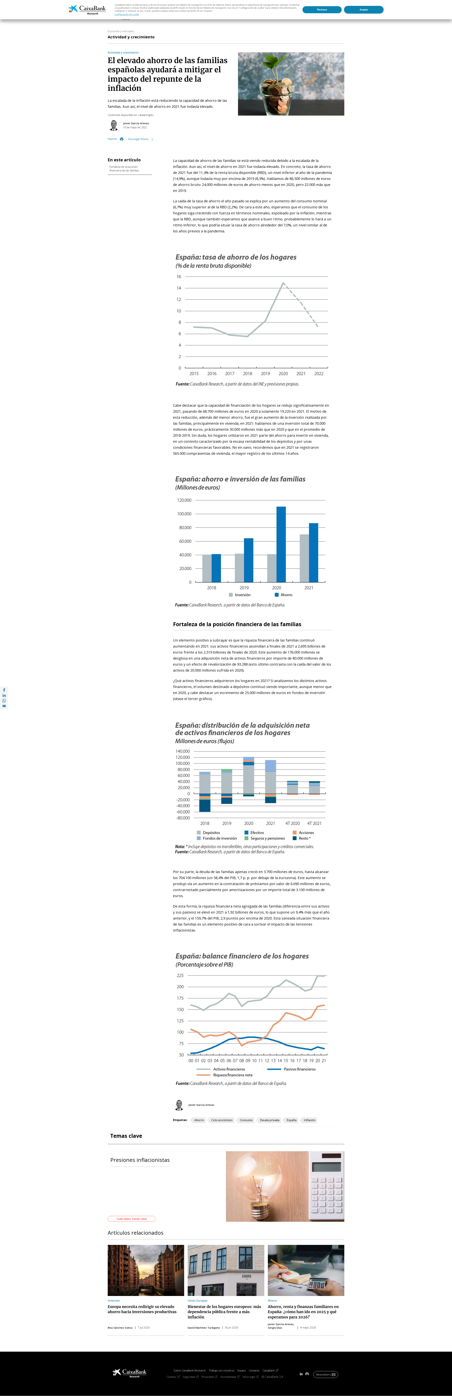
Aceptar (364, 9)
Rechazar (322, 9)
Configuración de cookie (127, 14)
